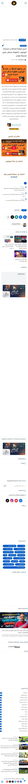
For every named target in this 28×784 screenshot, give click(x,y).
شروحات (22, 561)
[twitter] (10, 782)
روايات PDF (9, 558)
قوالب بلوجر (14, 561)
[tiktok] (7, 500)
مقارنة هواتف (21, 564)
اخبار (23, 545)
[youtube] (16, 500)
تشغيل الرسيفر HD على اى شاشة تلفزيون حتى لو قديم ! (10, 739)
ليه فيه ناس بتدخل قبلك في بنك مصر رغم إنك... (10, 40)
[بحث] (2, 3)
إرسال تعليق (21, 274)
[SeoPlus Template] (23, 779)
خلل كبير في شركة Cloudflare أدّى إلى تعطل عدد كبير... (14, 195)
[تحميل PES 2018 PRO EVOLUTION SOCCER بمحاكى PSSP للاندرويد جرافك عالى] (23, 771)
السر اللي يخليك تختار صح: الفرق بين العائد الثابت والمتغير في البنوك (15, 631)
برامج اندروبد (21, 555)
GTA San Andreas (20, 567)
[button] (20, 217)
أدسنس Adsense (12, 545)
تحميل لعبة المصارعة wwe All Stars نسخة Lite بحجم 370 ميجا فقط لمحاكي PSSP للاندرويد (10, 763)
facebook (14, 177)
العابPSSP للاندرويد (8, 552)
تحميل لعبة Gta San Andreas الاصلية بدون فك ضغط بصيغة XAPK (9, 755)
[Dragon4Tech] (14, 3)
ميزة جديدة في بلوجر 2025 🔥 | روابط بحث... (15, 200)
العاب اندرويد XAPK (20, 552)
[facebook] (20, 500)
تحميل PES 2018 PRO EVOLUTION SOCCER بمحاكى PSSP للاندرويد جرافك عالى (9, 771)
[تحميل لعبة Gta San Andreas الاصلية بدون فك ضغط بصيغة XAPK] (23, 755)
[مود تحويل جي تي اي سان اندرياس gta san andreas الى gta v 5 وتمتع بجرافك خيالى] (23, 747)
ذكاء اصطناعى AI (20, 558)
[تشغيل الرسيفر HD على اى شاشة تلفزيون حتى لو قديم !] (23, 739)
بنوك (5, 555)
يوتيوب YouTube (9, 564)
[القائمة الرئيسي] (26, 3)
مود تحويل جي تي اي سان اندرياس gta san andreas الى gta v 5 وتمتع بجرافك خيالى (9, 747)
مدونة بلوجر (23, 45)
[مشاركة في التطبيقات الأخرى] (8, 217)
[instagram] (12, 500)
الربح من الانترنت (20, 549)
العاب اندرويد (9, 549)
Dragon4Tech (21, 59)
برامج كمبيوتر (12, 555)
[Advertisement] (14, 23)
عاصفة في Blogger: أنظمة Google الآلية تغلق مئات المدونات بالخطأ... (14, 189)
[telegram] (15, 782)
